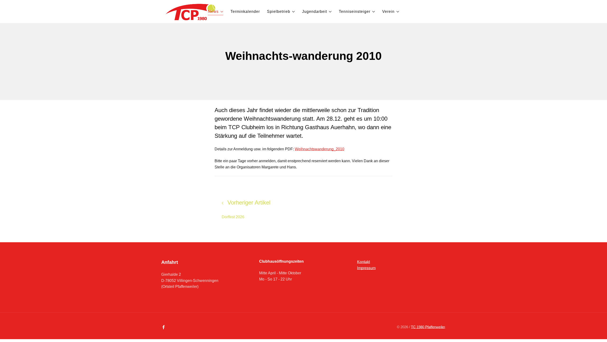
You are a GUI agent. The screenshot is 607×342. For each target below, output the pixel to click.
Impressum (366, 268)
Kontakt (363, 262)
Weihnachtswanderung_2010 (319, 149)
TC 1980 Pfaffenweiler (428, 327)
